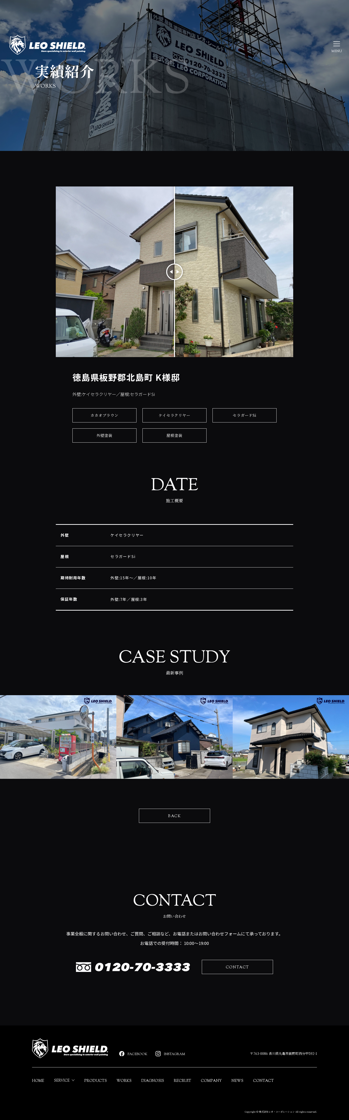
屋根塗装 (174, 435)
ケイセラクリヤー (174, 415)
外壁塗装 (104, 435)
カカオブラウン (104, 415)
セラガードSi (244, 415)
